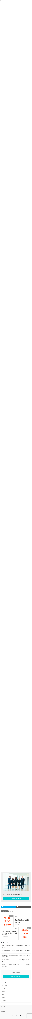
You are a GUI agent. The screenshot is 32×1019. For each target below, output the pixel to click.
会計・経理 (4, 985)
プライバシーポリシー (6, 1008)
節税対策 (4, 1001)
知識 (3, 994)
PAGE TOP (29, 987)
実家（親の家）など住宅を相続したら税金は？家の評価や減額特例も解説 (16, 956)
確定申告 (11, 911)
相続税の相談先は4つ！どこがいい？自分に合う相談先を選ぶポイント (16, 960)
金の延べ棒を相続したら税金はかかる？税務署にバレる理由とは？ (16, 951)
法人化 (3, 988)
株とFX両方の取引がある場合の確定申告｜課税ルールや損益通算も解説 (22, 921)
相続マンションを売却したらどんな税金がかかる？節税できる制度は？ (16, 965)
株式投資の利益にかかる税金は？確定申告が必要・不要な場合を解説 (9, 933)
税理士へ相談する (16, 898)
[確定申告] (7, 921)
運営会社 (3, 1011)
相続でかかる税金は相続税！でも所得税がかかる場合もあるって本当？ (16, 946)
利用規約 (3, 1006)
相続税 (3, 991)
